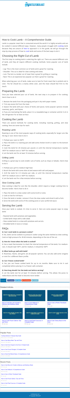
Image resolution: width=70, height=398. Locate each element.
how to (26, 48)
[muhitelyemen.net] (35, 4)
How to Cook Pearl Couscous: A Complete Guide (34, 321)
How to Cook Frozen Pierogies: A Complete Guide (13, 349)
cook (27, 51)
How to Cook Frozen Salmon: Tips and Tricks (12, 378)
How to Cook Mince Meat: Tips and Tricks (11, 340)
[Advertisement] (35, 23)
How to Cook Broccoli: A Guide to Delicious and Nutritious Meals (11, 303)
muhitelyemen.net (35, 394)
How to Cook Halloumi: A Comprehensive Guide (31, 303)
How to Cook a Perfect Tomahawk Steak (11, 374)
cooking (61, 46)
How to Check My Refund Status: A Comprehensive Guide (15, 354)
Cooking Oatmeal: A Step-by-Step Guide (11, 335)
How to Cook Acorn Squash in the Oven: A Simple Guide (15, 345)
